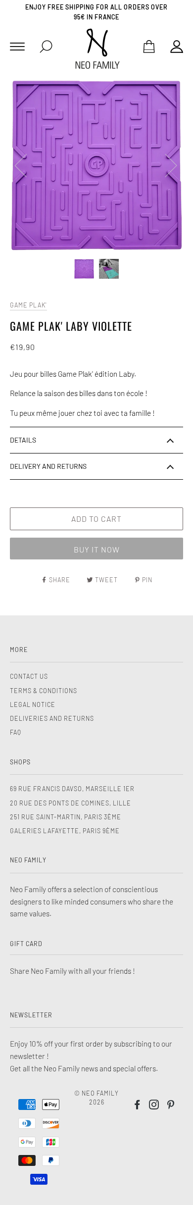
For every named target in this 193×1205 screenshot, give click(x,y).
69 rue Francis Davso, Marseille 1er (72, 788)
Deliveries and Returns (52, 718)
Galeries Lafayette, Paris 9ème (65, 830)
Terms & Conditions (43, 690)
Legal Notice (32, 704)
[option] (96, 164)
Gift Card (26, 943)
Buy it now (97, 549)
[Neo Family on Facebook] (137, 1106)
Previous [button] (27, 164)
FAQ (15, 732)
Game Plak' (28, 304)
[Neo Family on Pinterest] (171, 1106)
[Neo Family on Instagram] (154, 1106)
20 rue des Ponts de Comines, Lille (70, 803)
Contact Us (29, 676)
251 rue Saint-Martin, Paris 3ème (65, 816)
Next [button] (165, 164)
